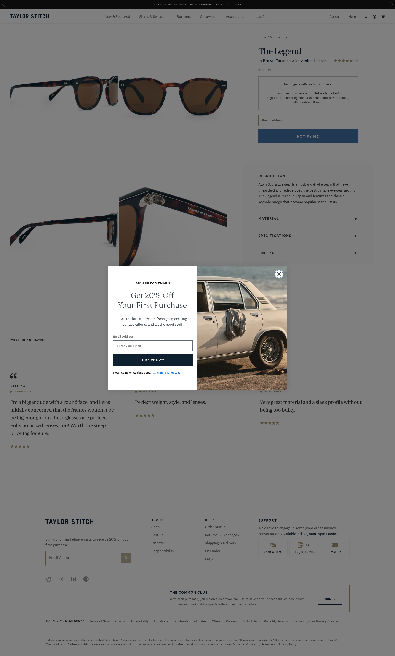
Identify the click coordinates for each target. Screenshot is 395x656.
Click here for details (166, 373)
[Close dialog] (279, 274)
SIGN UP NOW (153, 359)
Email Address (123, 336)
